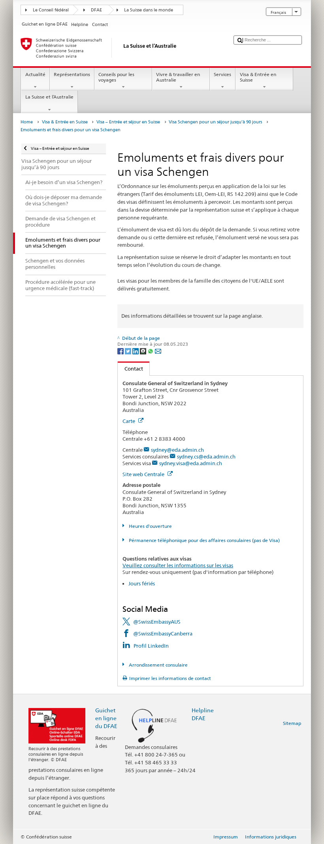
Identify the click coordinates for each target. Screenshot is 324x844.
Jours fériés (141, 583)
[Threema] (143, 351)
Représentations (72, 74)
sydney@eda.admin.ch (177, 450)
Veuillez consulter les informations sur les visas (177, 565)
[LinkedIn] (136, 351)
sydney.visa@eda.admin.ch (190, 463)
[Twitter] (128, 351)
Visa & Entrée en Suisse (258, 77)
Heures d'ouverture (149, 526)
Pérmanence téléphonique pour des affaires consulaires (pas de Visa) (203, 540)
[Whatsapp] (151, 351)
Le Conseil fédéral (51, 10)
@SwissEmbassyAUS (157, 622)
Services (222, 74)
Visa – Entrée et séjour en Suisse (128, 122)
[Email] (158, 351)
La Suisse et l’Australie (49, 97)
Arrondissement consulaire (157, 665)
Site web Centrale (144, 474)
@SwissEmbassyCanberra (162, 633)
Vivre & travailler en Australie (178, 77)
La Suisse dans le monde (148, 10)
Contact (130, 368)
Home (27, 122)
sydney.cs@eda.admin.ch (206, 456)
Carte (129, 421)
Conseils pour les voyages (116, 77)
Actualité (35, 74)
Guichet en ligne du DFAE (106, 718)
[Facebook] (121, 351)
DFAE (96, 10)
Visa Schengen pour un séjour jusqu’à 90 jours (215, 122)
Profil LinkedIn (151, 646)
